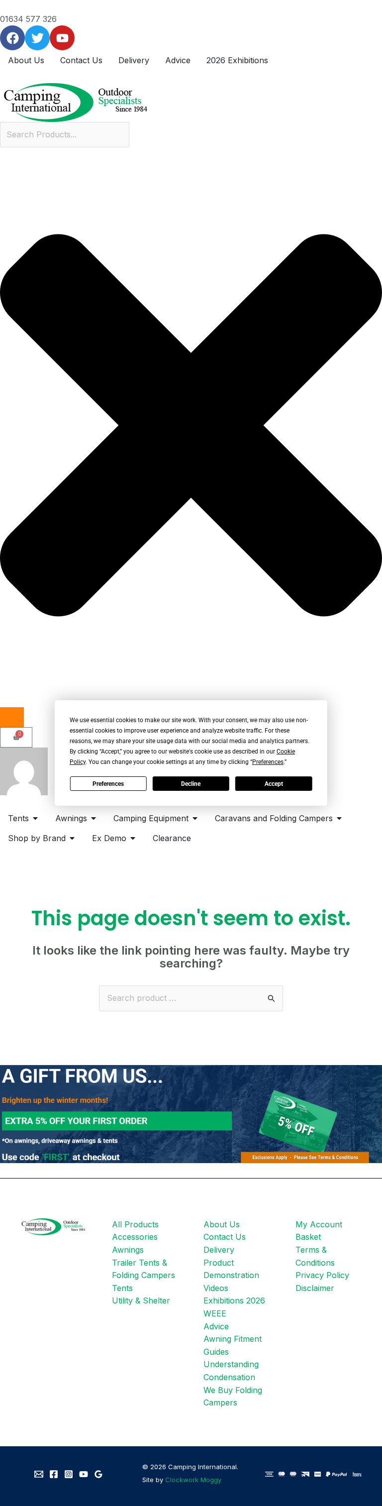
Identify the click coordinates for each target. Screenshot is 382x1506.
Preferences (108, 783)
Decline (190, 783)
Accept (274, 783)
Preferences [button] (268, 761)
